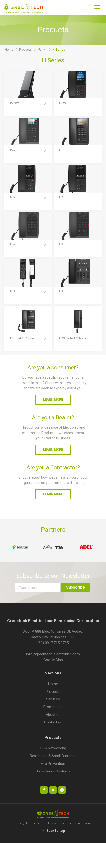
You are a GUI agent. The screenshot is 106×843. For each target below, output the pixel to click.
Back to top (55, 831)
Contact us (53, 722)
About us (53, 714)
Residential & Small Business (53, 756)
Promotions (53, 707)
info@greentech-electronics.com (53, 654)
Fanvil (42, 49)
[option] (20, 547)
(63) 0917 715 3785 (53, 643)
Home (9, 49)
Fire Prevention (53, 763)
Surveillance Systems (53, 771)
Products (25, 49)
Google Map (53, 660)
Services (53, 699)
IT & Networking (53, 748)
